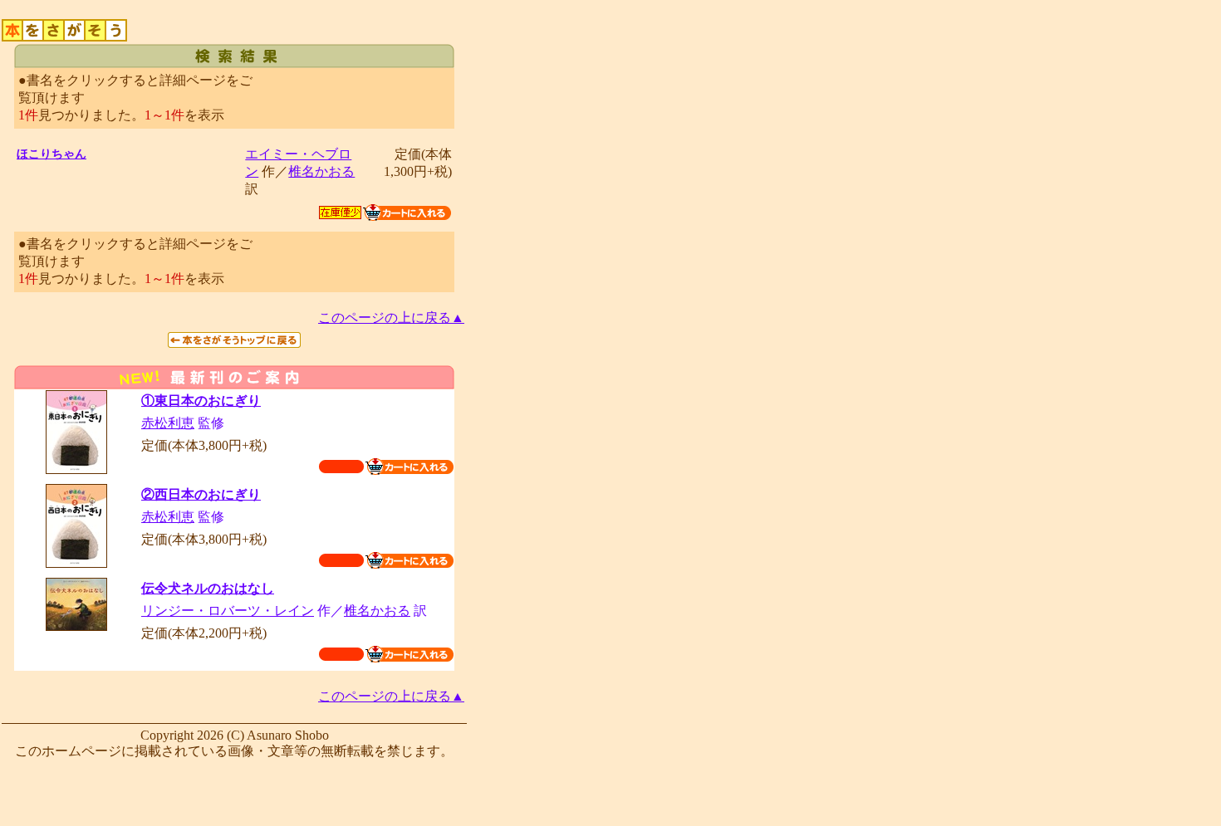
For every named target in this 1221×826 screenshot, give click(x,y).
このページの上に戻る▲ (391, 317)
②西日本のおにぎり (201, 494)
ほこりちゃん (51, 154)
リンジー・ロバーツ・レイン (227, 611)
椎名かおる (321, 171)
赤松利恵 (167, 423)
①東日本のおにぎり (201, 400)
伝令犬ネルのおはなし (207, 588)
